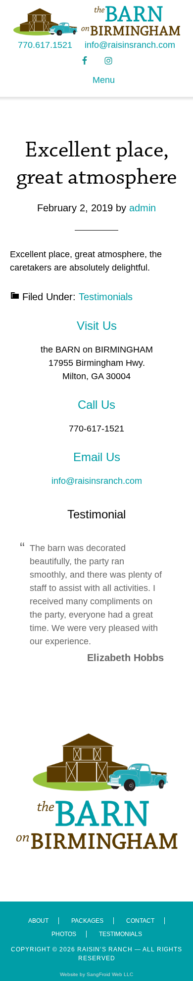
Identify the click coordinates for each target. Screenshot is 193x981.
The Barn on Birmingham (97, 21)
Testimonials (106, 296)
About (38, 920)
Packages (87, 920)
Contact (140, 920)
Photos (63, 934)
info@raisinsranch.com (130, 45)
